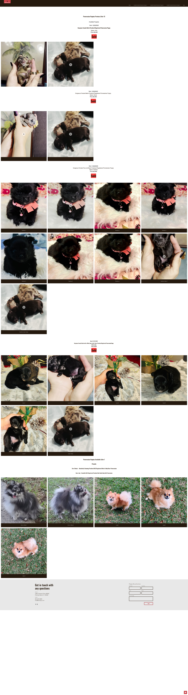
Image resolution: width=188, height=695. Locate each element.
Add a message (131, 595)
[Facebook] (35, 604)
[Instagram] (37, 604)
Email (130, 590)
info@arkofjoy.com (39, 600)
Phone (142, 590)
